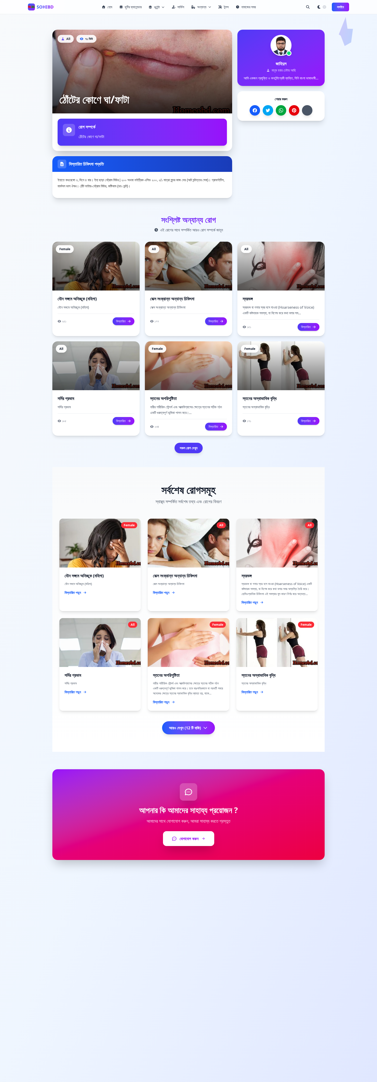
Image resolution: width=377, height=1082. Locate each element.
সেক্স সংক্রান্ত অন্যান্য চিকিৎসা (172, 299)
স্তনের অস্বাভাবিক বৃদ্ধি (260, 398)
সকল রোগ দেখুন (188, 448)
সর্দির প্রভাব (66, 398)
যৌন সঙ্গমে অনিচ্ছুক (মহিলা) (77, 299)
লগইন (340, 7)
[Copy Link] (307, 110)
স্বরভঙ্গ (248, 299)
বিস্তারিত (121, 321)
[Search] (308, 7)
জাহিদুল (281, 64)
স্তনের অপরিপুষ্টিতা (163, 398)
